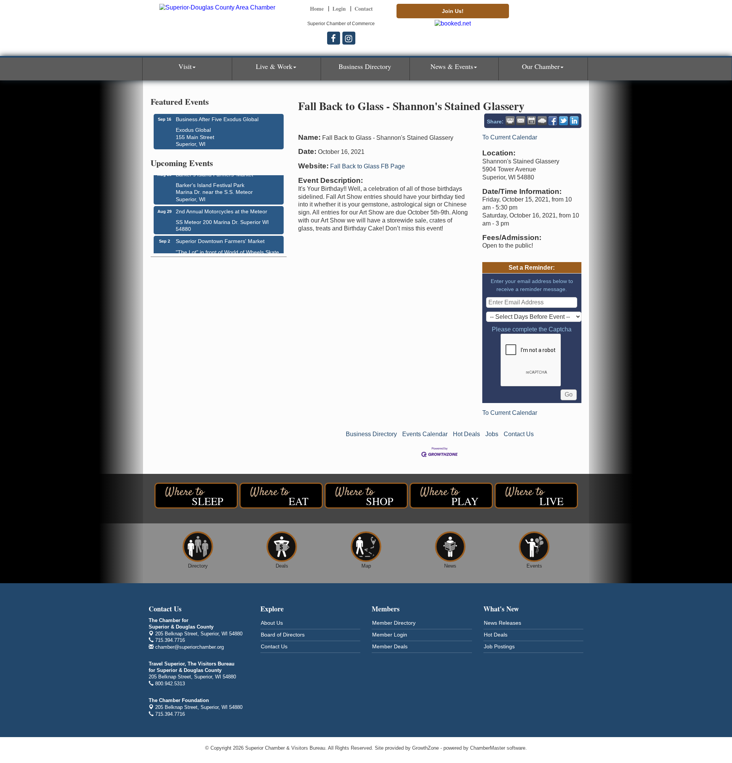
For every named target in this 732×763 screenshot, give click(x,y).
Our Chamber (541, 66)
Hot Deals (466, 434)
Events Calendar (425, 434)
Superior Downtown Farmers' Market (220, 238)
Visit (185, 66)
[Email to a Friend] (520, 120)
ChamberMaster (487, 748)
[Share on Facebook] (552, 120)
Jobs (491, 434)
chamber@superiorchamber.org (189, 647)
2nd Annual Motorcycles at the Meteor (221, 208)
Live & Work (274, 66)
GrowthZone (425, 748)
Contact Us (519, 434)
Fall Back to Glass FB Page (367, 166)
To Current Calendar (509, 137)
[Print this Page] (510, 120)
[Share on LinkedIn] (574, 120)
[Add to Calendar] (531, 120)
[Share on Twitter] (563, 120)
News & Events (451, 66)
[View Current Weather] (542, 120)
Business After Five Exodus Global (217, 119)
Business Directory (365, 66)
